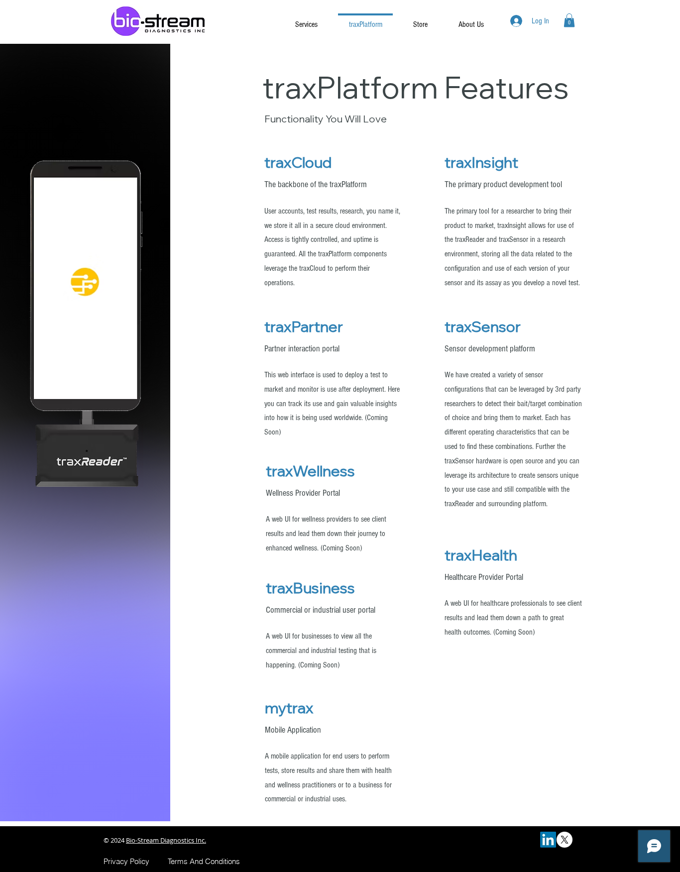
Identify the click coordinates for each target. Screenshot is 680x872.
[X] (564, 840)
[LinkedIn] (548, 840)
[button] (569, 20)
